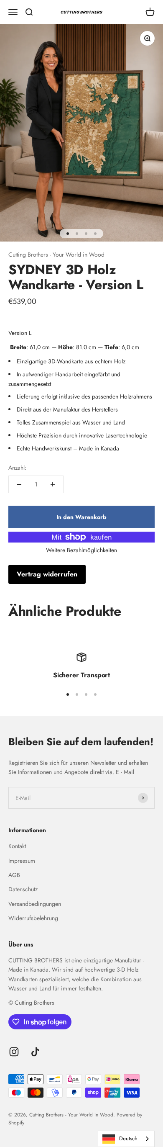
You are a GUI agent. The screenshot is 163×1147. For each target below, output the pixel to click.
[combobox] (126, 1139)
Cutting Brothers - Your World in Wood (56, 254)
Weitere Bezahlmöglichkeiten (81, 550)
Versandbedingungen (34, 904)
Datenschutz (23, 889)
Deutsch (128, 1138)
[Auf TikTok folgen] (35, 1051)
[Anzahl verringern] (19, 484)
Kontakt (17, 846)
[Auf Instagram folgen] (14, 1051)
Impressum (21, 860)
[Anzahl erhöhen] (52, 484)
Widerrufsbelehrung (33, 918)
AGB (14, 875)
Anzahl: (17, 467)
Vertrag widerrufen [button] (47, 574)
